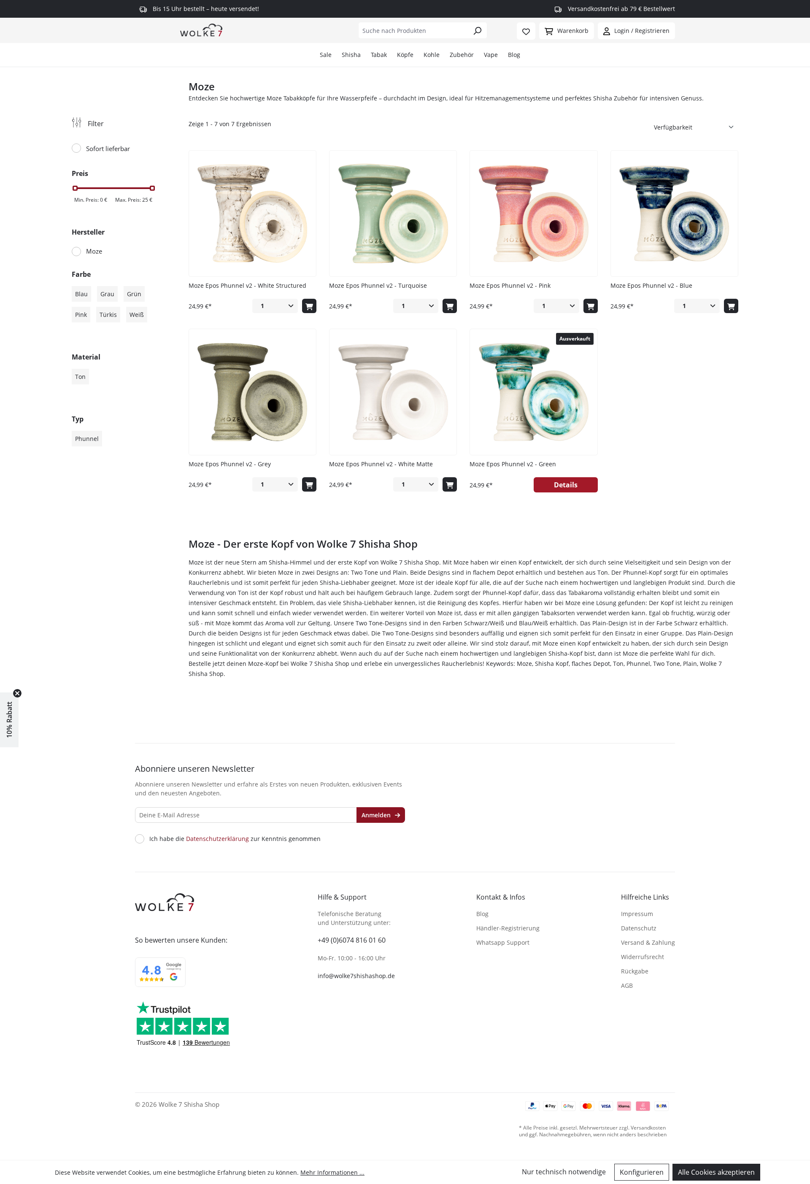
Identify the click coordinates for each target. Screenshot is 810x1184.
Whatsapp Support (502, 942)
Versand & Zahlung (648, 942)
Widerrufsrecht (642, 957)
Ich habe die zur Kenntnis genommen (235, 838)
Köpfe (405, 55)
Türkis (108, 315)
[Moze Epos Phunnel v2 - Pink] (533, 213)
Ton (80, 377)
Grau (107, 294)
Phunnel (87, 439)
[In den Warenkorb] (309, 306)
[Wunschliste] (526, 31)
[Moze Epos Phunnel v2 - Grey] (252, 392)
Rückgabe (634, 971)
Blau (81, 294)
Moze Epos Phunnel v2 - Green (513, 464)
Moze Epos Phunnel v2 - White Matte (381, 464)
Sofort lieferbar (108, 148)
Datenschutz (638, 928)
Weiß (137, 315)
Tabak (379, 55)
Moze (94, 251)
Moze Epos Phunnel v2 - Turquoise (378, 285)
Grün (134, 294)
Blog (514, 55)
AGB (627, 985)
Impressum (637, 914)
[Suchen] (477, 30)
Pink (81, 315)
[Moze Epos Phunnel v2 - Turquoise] (393, 213)
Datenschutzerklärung (217, 839)
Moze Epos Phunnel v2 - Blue (651, 285)
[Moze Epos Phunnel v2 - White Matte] (393, 392)
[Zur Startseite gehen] (201, 29)
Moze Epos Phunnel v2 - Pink (510, 285)
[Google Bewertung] (160, 977)
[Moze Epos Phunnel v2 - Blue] (674, 213)
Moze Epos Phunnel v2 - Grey (230, 464)
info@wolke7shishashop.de (356, 976)
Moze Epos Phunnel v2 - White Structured (247, 285)
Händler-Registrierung (508, 928)
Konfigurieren (642, 1172)
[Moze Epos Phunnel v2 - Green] (533, 392)
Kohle (432, 55)
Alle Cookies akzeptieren (716, 1172)
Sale (326, 55)
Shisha (351, 55)
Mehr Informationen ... (332, 1172)
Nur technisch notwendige (564, 1171)
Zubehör (462, 55)
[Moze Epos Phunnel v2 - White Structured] (252, 213)
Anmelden (377, 815)
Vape (491, 55)
